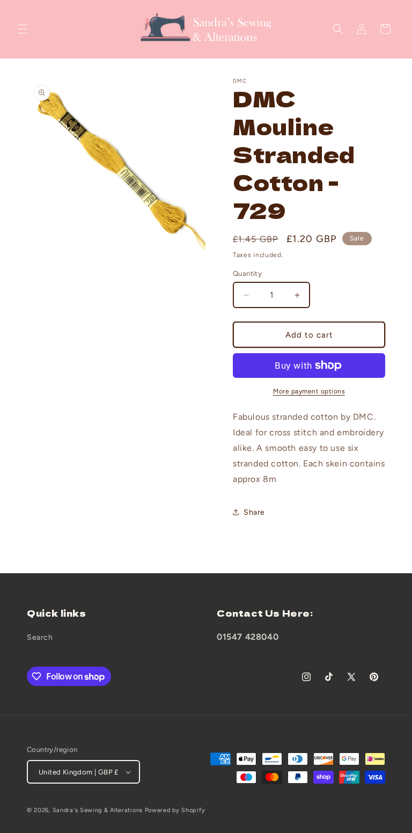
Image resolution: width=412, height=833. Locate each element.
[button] (22, 29)
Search (40, 637)
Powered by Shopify (175, 810)
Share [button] (254, 512)
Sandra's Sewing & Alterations (98, 810)
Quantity (247, 273)
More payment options (309, 391)
